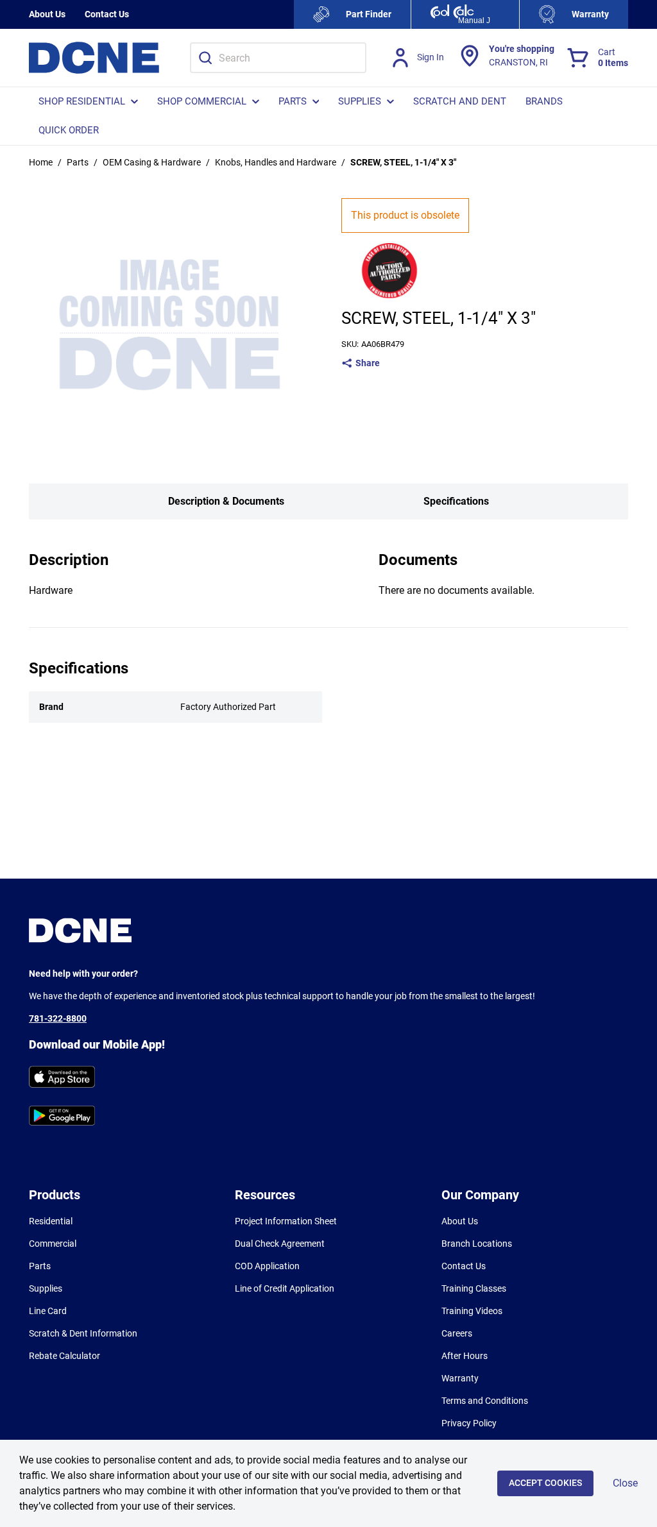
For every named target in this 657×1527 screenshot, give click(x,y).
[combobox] (278, 57)
